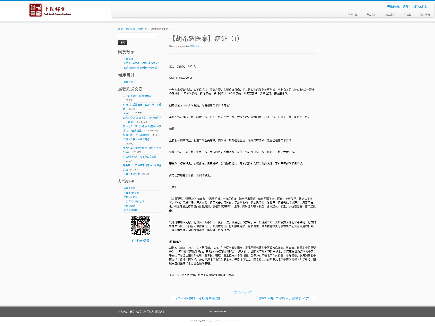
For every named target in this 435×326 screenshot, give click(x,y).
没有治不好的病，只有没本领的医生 (141, 63)
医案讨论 (142, 29)
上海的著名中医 (131, 174)
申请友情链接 (130, 210)
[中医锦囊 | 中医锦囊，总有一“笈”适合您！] (50, 11)
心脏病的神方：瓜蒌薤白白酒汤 (139, 156)
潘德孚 (126, 113)
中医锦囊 (201, 321)
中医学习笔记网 (132, 192)
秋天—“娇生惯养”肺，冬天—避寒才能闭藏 (196, 298)
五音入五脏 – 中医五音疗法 (137, 139)
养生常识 (372, 14)
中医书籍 (128, 58)
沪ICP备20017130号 (217, 312)
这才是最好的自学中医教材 (137, 96)
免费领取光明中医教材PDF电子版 (140, 67)
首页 (120, 29)
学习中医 (353, 14)
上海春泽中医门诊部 (134, 201)
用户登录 (425, 14)
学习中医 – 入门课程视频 (136, 135)
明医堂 (408, 14)
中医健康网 (129, 206)
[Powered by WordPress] (242, 320)
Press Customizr (223, 321)
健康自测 (128, 82)
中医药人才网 (130, 197)
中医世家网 (129, 188)
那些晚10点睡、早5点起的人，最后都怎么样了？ (286, 298)
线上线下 (390, 14)
